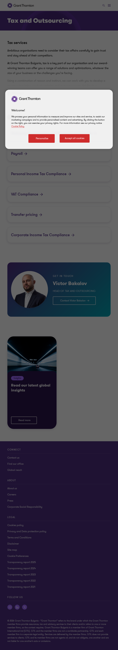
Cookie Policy (17, 126)
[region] (59, 119)
